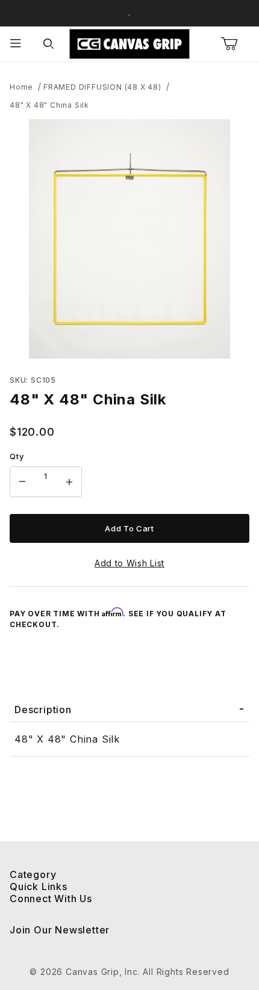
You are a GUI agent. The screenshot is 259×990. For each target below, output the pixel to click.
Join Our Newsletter (60, 930)
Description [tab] (43, 710)
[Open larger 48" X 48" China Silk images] (129, 239)
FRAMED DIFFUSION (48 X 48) (102, 86)
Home (21, 86)
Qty (16, 456)
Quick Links (38, 886)
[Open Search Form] (49, 44)
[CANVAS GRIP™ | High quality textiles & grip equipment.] (129, 43)
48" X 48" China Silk (49, 105)
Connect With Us (51, 899)
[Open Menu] (16, 44)
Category (33, 874)
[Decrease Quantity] (22, 482)
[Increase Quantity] (69, 482)
